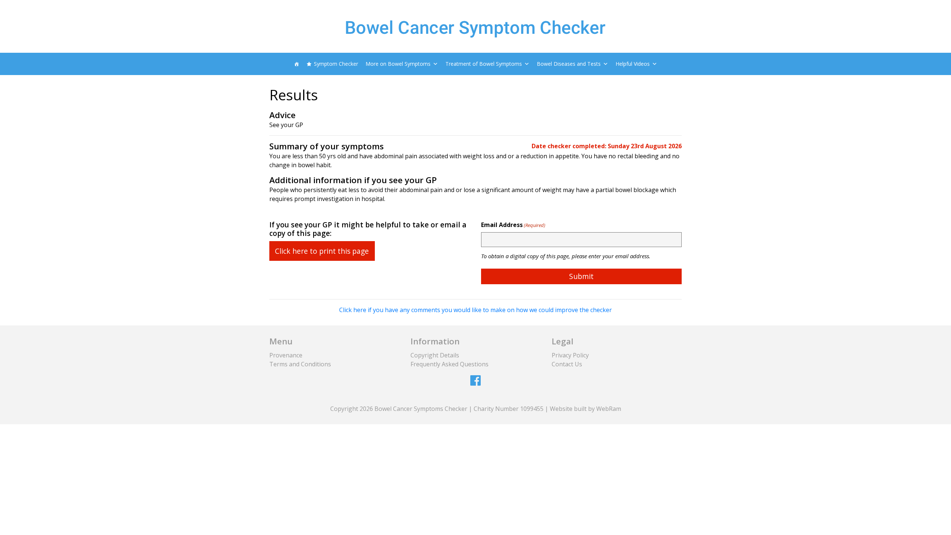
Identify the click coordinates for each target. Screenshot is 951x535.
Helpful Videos (633, 63)
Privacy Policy (570, 355)
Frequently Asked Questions (449, 364)
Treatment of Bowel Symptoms (483, 63)
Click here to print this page (322, 251)
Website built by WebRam (585, 409)
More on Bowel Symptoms (398, 63)
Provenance (285, 355)
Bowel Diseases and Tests (569, 63)
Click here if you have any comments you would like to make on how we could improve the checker (475, 310)
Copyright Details (434, 355)
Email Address (513, 225)
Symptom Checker (336, 63)
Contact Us (567, 364)
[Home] (296, 64)
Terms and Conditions (300, 364)
